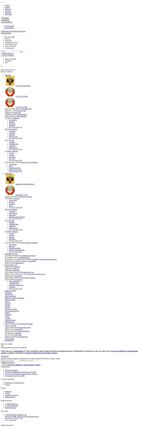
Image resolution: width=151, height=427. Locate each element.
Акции (7, 7)
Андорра (12, 133)
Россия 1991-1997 (25, 109)
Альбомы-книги (24, 257)
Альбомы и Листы (11, 395)
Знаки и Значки (10, 290)
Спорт (7, 316)
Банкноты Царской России (25, 184)
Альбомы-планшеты (28, 255)
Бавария (12, 135)
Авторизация (9, 26)
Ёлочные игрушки (26, 324)
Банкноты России (25, 196)
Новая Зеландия (14, 168)
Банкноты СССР (21, 195)
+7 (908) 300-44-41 (7, 53)
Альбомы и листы (11, 254)
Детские (8, 303)
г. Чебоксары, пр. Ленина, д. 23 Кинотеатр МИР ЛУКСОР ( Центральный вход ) (22, 415)
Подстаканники (23, 331)
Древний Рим (14, 283)
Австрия (12, 131)
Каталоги (17, 267)
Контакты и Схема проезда (14, 383)
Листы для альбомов (28, 261)
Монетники (19, 263)
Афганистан (13, 148)
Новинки (8, 12)
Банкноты (8, 173)
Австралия (13, 164)
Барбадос (12, 124)
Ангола (11, 155)
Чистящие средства (27, 272)
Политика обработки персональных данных (20, 372)
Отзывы (8, 11)
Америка (16, 118)
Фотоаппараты (22, 337)
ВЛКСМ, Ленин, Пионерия (14, 298)
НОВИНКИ (9, 340)
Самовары (17, 333)
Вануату (12, 246)
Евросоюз (17, 112)
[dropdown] (1, 2)
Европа (14, 129)
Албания (12, 211)
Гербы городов (10, 300)
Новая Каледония (15, 170)
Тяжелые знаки (10, 320)
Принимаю (5, 356)
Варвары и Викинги (16, 285)
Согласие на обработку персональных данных (21, 374)
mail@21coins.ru (10, 408)
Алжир (11, 153)
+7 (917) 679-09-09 (7, 55)
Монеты (8, 75)
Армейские (9, 294)
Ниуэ (11, 166)
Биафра (11, 237)
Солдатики (18, 279)
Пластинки (19, 329)
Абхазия (12, 142)
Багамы (11, 122)
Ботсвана (12, 157)
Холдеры (16, 270)
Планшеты (18, 276)
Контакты (8, 14)
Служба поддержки (7, 379)
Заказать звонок (10, 59)
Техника (8, 318)
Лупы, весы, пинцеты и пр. (35, 274)
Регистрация (9, 28)
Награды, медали (11, 309)
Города (7, 302)
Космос (7, 305)
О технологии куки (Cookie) (15, 376)
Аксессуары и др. (11, 265)
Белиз (11, 206)
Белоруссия (13, 136)
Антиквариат (9, 322)
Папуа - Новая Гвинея (16, 250)
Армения (12, 146)
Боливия (12, 125)
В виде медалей (10, 296)
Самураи (12, 287)
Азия (12, 140)
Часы (12, 338)
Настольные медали (12, 311)
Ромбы (7, 313)
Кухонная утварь (24, 327)
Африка (15, 151)
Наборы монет (22, 114)
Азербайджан (13, 144)
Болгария (12, 215)
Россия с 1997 (21, 111)
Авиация (8, 292)
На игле (7, 307)
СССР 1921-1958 (21, 96)
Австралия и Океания (30, 162)
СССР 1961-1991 (21, 107)
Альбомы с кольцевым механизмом (44, 259)
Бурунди (12, 159)
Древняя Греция (14, 281)
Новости (8, 9)
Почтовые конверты (28, 278)
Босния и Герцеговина (17, 217)
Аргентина (13, 120)
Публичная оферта (11, 370)
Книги (14, 326)
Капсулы (16, 268)
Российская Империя (23, 86)
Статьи (7, 5)
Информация (5, 367)
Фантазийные (21, 116)
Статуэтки (18, 335)
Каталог (3, 388)
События (8, 314)
